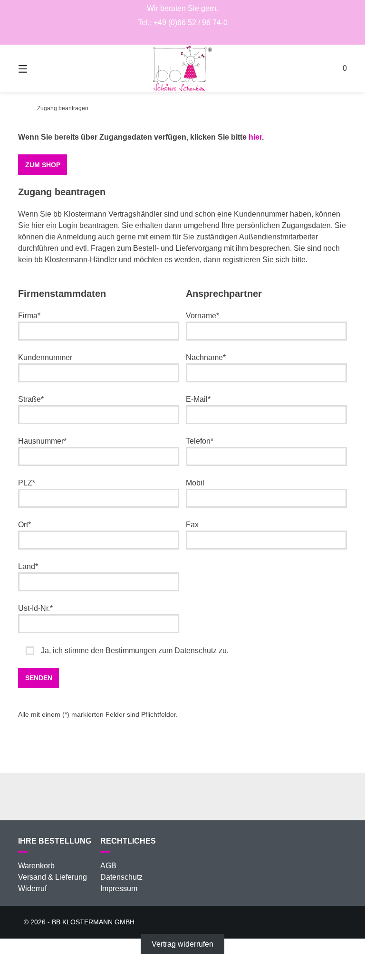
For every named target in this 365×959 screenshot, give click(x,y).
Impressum (118, 888)
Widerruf (32, 888)
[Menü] (39, 68)
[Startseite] (182, 68)
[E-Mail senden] (182, 36)
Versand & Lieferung (52, 877)
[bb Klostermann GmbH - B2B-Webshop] (20, 108)
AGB (108, 866)
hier (255, 137)
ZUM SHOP (42, 165)
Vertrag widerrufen (182, 944)
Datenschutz (121, 877)
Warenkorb (36, 866)
